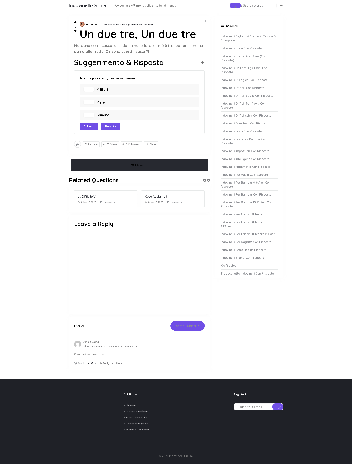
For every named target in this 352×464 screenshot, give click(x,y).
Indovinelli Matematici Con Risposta (246, 167)
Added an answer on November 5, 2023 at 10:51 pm (110, 346)
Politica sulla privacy (137, 423)
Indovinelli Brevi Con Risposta (241, 48)
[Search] (235, 5)
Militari (102, 89)
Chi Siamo (131, 405)
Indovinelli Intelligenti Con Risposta (245, 159)
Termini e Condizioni (137, 429)
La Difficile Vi (87, 196)
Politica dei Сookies (137, 417)
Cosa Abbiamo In (156, 196)
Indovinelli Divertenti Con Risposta (245, 123)
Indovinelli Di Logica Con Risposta (244, 80)
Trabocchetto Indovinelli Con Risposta (247, 273)
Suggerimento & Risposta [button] (119, 62)
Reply (106, 363)
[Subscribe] (277, 406)
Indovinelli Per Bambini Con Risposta (246, 194)
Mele (100, 102)
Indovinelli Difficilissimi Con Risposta (246, 115)
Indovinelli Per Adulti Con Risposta (244, 174)
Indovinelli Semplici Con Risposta (244, 250)
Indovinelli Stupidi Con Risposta (242, 257)
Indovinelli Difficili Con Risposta (242, 88)
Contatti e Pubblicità (137, 411)
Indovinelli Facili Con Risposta (241, 131)
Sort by (186, 326)
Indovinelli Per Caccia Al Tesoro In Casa (248, 234)
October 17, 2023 (87, 202)
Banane (102, 115)
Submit (89, 126)
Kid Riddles (228, 265)
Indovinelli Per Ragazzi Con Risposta (246, 242)
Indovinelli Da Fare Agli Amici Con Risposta (128, 24)
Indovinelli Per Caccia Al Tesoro (242, 214)
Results (110, 126)
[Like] (75, 22)
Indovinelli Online (87, 5)
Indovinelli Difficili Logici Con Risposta (247, 95)
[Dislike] (75, 31)
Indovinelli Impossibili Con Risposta (245, 151)
